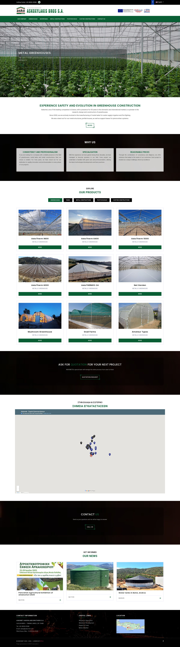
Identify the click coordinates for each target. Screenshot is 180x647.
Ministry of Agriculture (86, 620)
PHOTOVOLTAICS (72, 19)
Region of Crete (84, 625)
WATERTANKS (44, 19)
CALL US (90, 527)
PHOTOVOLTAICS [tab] (102, 200)
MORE (90, 125)
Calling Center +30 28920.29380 (26, 2)
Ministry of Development (86, 623)
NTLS (41, 641)
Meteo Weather (83, 628)
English (159, 2)
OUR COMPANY (21, 19)
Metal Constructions (57, 19)
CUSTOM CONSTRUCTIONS (87, 19)
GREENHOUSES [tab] (55, 200)
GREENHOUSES (33, 19)
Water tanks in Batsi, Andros (132, 593)
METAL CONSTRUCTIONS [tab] (83, 200)
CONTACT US (101, 19)
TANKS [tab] (68, 200)
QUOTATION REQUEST (90, 377)
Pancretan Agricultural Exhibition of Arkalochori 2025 (36, 594)
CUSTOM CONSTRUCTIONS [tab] (121, 200)
